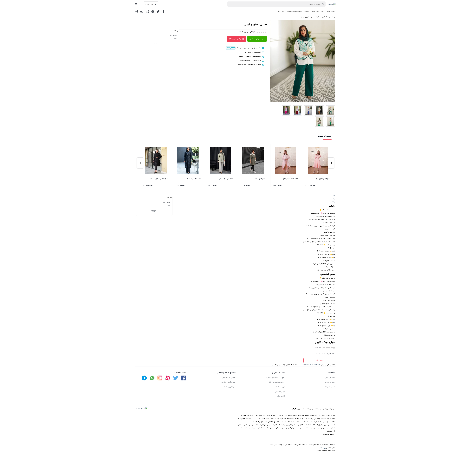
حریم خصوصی (280, 391)
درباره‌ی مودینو (330, 382)
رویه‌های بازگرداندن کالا (277, 382)
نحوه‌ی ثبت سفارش (229, 377)
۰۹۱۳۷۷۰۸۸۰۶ (307, 365)
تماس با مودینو (329, 386)
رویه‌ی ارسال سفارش (229, 382)
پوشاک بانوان (331, 11)
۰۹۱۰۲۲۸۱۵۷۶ (316, 365)
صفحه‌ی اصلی (330, 377)
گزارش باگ (281, 396)
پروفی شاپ (322, 448)
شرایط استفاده (280, 386)
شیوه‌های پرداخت (229, 386)
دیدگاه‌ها (332, 202)
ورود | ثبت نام (149, 4)
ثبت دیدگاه (319, 360)
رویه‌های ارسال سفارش (294, 11)
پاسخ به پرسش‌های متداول (275, 377)
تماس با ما (281, 11)
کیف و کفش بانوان (318, 11)
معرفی (333, 195)
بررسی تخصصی (330, 198)
